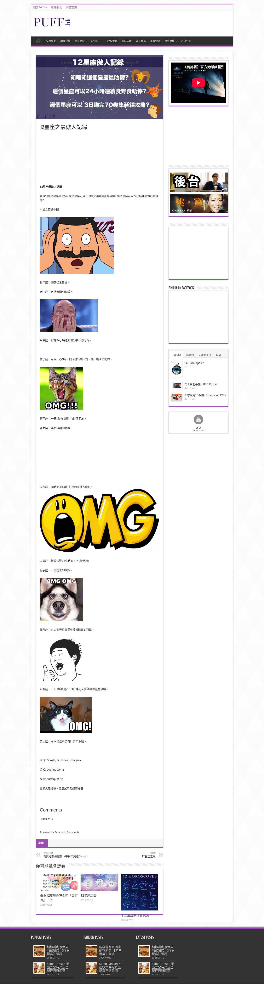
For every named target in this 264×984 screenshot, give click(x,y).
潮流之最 (80, 41)
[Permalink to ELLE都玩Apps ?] (176, 370)
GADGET (96, 41)
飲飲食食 (112, 41)
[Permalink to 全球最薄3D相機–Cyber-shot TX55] (176, 397)
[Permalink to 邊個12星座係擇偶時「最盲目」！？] (59, 882)
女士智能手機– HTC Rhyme (200, 384)
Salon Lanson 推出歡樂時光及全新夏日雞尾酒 (58, 967)
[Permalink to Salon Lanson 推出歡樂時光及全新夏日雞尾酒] (39, 968)
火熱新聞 (51, 41)
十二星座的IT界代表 (135, 915)
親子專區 (141, 41)
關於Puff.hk (40, 7)
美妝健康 (155, 41)
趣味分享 (65, 41)
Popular (176, 354)
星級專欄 (169, 41)
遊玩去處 (127, 41)
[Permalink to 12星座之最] (99, 882)
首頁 (38, 41)
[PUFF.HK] (52, 25)
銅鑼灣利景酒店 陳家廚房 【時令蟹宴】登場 (58, 950)
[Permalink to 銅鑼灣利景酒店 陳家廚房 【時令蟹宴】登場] (39, 951)
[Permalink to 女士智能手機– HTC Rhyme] (176, 386)
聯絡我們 (56, 7)
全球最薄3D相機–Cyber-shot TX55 (205, 395)
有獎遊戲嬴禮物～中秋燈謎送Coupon (65, 855)
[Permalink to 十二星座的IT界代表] (139, 892)
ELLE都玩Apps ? (194, 363)
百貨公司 (186, 41)
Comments (205, 354)
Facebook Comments (67, 832)
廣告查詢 (71, 7)
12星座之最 (88, 895)
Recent (190, 354)
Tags (218, 354)
